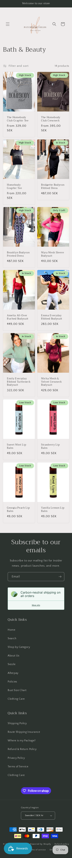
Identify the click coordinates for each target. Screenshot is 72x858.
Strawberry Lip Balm (50, 446)
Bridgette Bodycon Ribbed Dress (52, 186)
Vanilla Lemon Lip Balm (52, 509)
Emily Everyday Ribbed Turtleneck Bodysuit (19, 382)
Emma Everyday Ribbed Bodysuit (51, 317)
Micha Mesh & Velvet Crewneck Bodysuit (51, 382)
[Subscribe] (60, 576)
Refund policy (62, 844)
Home (11, 629)
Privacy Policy (16, 758)
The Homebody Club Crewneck (50, 119)
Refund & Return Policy (22, 749)
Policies (12, 681)
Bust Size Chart (17, 690)
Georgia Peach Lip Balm (18, 509)
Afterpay (13, 673)
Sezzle (12, 664)
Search (12, 638)
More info (36, 605)
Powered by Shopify (40, 844)
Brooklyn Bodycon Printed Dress (18, 254)
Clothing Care (16, 698)
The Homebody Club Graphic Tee (18, 119)
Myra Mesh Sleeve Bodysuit (52, 254)
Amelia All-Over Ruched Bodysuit (17, 317)
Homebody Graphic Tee (14, 186)
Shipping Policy (17, 723)
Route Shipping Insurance (24, 732)
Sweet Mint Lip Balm (16, 446)
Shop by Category (19, 647)
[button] (7, 24)
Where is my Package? (22, 740)
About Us (13, 655)
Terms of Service (18, 766)
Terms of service (37, 850)
